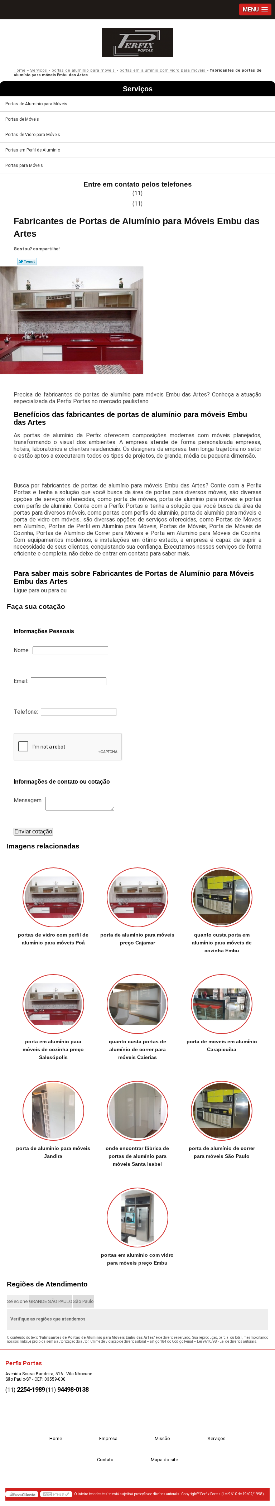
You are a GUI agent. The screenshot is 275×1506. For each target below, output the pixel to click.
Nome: (23, 650)
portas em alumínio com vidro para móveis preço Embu (137, 1259)
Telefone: (27, 711)
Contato (105, 1459)
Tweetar (27, 261)
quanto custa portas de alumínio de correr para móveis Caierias (137, 1049)
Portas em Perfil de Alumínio (32, 150)
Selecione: (18, 1301)
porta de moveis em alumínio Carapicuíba (222, 1045)
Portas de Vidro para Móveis (32, 134)
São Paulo (83, 1301)
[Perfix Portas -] (137, 41)
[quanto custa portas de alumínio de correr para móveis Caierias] (137, 1000)
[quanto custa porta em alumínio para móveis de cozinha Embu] (222, 894)
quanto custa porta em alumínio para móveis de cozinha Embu (222, 942)
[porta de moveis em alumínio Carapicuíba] (222, 1000)
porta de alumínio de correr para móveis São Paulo (222, 1152)
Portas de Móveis (22, 119)
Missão (162, 1438)
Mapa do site (164, 1459)
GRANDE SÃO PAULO (50, 1301)
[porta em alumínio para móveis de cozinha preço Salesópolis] (53, 1000)
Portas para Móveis (24, 165)
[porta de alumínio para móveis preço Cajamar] (137, 894)
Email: (22, 681)
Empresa (108, 1438)
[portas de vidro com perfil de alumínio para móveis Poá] (53, 894)
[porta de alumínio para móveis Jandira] (53, 1107)
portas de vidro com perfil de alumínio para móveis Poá (53, 939)
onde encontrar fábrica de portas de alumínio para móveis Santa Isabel (137, 1156)
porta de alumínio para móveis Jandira (53, 1152)
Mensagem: (29, 800)
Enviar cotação (33, 831)
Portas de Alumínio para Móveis (36, 103)
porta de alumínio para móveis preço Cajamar (137, 939)
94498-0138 (72, 1389)
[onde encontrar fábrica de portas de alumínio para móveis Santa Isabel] (137, 1107)
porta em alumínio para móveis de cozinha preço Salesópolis (53, 1049)
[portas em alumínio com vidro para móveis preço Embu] (137, 1213)
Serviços (138, 89)
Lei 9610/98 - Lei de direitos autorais (226, 1341)
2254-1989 (31, 1389)
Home (55, 1438)
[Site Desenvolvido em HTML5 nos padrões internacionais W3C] (56, 1494)
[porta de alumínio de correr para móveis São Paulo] (222, 1107)
